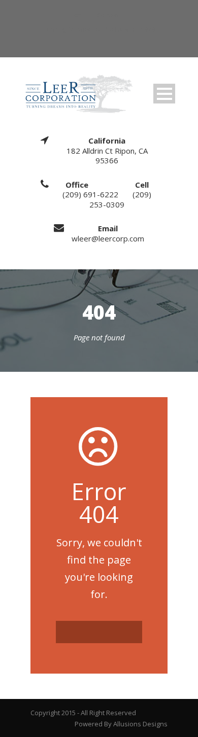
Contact (108, 15)
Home (78, 15)
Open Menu (164, 93)
